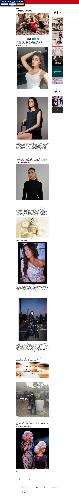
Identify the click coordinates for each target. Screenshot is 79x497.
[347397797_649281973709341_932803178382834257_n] (57, 110)
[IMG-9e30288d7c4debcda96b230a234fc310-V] (57, 63)
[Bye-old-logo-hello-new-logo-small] (57, 71)
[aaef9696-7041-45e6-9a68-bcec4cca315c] (57, 52)
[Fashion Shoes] (57, 90)
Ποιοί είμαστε (23, 488)
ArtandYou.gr (30, 43)
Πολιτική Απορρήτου (23, 491)
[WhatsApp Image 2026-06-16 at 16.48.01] (57, 20)
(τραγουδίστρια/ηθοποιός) (25, 240)
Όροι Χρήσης (23, 492)
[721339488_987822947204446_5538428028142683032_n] (57, 58)
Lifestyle (44, 2)
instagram (57, 487)
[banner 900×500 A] (57, 46)
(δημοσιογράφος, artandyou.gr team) (30, 479)
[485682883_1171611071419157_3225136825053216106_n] (57, 101)
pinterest (55, 487)
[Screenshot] (57, 12)
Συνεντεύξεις (34, 2)
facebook (52, 487)
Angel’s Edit (49, 2)
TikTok (58, 487)
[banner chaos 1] (57, 34)
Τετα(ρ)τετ (17, 8)
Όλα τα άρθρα (23, 487)
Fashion (30, 2)
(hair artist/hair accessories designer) (27, 426)
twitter (54, 487)
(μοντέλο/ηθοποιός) (27, 45)
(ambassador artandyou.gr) (26, 297)
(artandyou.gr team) (36, 478)
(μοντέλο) (25, 380)
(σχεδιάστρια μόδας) (26, 162)
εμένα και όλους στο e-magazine (22, 43)
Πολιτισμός (40, 2)
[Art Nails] (57, 80)
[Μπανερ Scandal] (57, 40)
